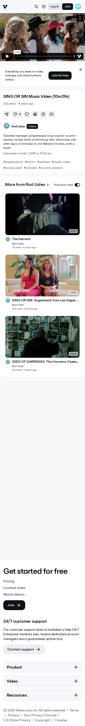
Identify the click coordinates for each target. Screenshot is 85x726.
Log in (54, 6)
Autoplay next (63, 185)
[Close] (80, 69)
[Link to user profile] (6, 126)
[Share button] (6, 114)
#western (43, 162)
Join (68, 6)
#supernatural (13, 162)
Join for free (60, 75)
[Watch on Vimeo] (79, 56)
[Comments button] (27, 114)
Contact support (20, 649)
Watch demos (14, 594)
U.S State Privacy (16, 720)
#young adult (12, 168)
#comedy (30, 168)
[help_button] (43, 6)
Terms (74, 710)
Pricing (8, 581)
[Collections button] (35, 114)
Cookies (61, 720)
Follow (32, 126)
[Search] (36, 6)
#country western (51, 168)
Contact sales (14, 587)
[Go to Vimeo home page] (4, 6)
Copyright (42, 720)
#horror (30, 162)
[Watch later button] (43, 114)
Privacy (13, 715)
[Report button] (51, 114)
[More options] (80, 18)
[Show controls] (74, 56)
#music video (61, 162)
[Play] (7, 56)
